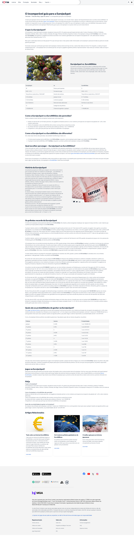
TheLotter (27, 16)
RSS (57, 531)
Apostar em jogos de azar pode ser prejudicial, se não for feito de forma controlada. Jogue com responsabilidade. (62, 515)
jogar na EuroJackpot (49, 21)
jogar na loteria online (34, 310)
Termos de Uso (35, 522)
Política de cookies (36, 525)
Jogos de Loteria (45, 16)
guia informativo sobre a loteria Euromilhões (83, 153)
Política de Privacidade (37, 528)
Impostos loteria (83, 528)
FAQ (81, 525)
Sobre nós (58, 522)
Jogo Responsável (36, 531)
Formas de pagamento (85, 522)
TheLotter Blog (36, 16)
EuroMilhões (53, 160)
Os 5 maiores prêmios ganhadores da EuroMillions (66, 436)
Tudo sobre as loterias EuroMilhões (37, 435)
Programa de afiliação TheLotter (63, 525)
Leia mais (28, 454)
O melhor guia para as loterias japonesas (92, 436)
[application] (42, 2)
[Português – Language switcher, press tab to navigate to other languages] (131, 2)
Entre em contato (60, 528)
